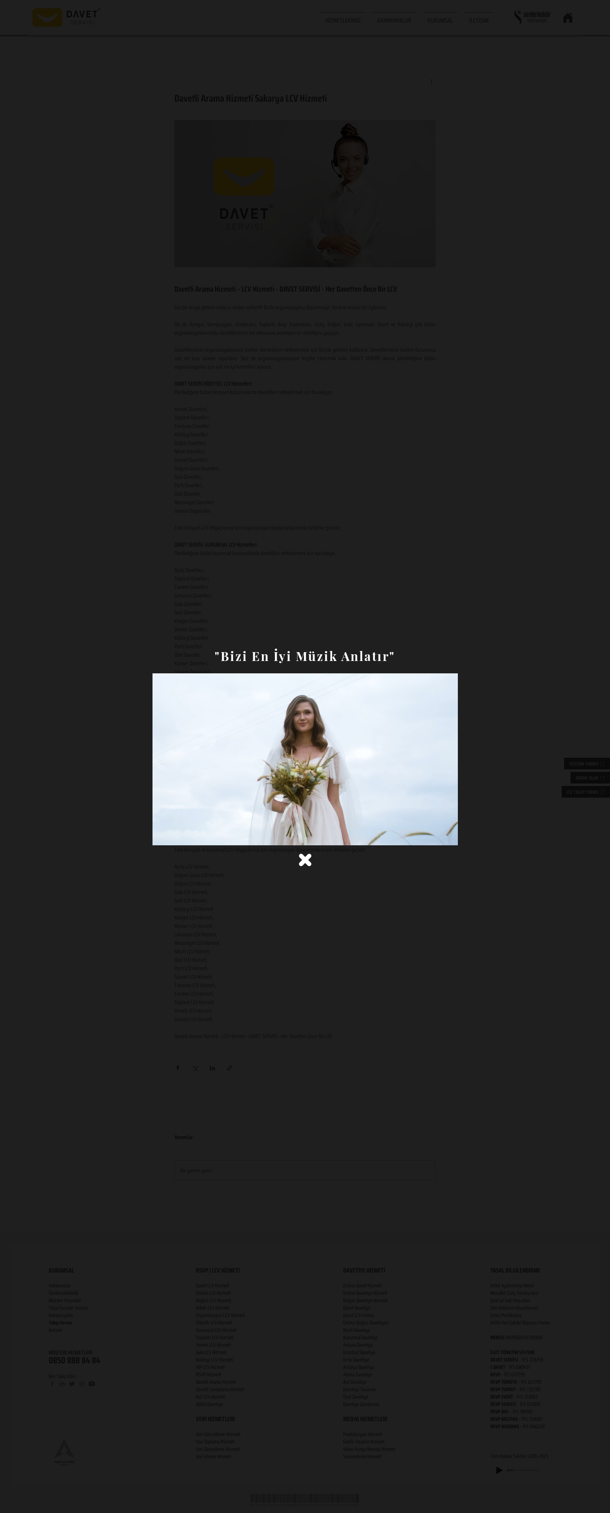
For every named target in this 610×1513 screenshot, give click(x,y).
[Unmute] (173, 835)
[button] (305, 860)
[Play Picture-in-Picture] (436, 835)
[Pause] (161, 835)
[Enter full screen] (448, 835)
